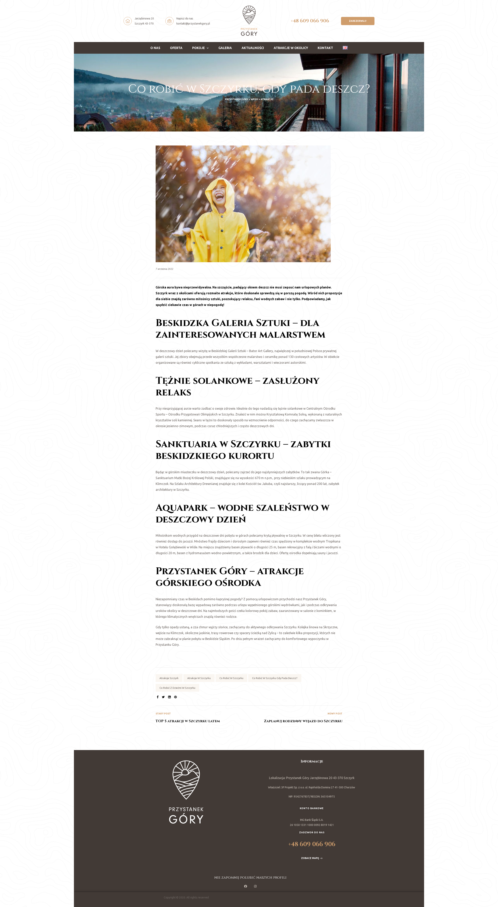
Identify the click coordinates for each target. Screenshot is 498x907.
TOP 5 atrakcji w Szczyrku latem (202, 718)
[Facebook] (246, 886)
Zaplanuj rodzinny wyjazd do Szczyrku (295, 718)
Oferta (176, 48)
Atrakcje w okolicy (291, 48)
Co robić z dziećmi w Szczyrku (177, 687)
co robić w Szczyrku (231, 678)
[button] (357, 21)
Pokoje (198, 48)
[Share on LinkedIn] (169, 697)
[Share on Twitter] (163, 697)
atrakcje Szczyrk (169, 678)
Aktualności (253, 48)
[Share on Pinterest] (175, 697)
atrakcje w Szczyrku (199, 678)
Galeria (225, 48)
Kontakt (325, 48)
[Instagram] (255, 886)
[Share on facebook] (158, 697)
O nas (155, 48)
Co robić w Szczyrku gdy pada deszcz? (274, 678)
